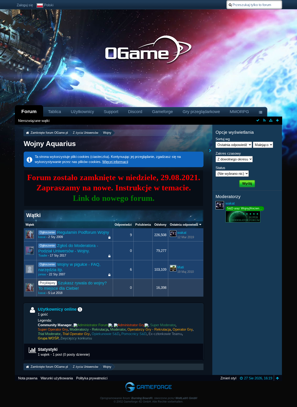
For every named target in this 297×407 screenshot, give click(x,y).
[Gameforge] (148, 383)
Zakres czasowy (228, 153)
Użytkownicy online (57, 309)
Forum (29, 111)
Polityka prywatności (91, 378)
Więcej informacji (115, 162)
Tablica (54, 111)
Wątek (30, 224)
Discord (135, 111)
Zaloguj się (25, 5)
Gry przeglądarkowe (201, 111)
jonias (42, 274)
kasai (41, 237)
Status (220, 168)
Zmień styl (228, 378)
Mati (180, 267)
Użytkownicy (82, 111)
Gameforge (162, 111)
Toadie (42, 255)
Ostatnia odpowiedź (184, 224)
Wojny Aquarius (50, 143)
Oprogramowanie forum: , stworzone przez (148, 398)
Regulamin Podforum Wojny (83, 232)
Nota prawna (27, 378)
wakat (181, 232)
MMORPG (239, 111)
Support (111, 111)
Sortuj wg (223, 139)
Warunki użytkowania (57, 378)
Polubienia (143, 224)
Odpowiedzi (123, 224)
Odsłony (160, 224)
